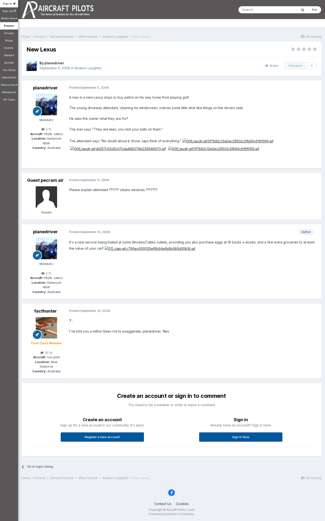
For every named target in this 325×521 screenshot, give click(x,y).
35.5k (48, 352)
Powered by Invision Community (171, 514)
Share (273, 65)
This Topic (283, 9)
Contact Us (162, 504)
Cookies (182, 504)
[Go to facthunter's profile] (46, 328)
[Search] (302, 9)
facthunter (45, 311)
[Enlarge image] (228, 141)
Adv (314, 9)
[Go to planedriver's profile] (31, 66)
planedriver (54, 63)
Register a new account (102, 437)
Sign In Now (240, 437)
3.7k (48, 129)
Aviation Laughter (88, 68)
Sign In (8, 3)
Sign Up (7, 11)
